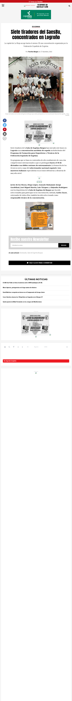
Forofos (40, 2)
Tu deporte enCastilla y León (42, 6)
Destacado (23, 253)
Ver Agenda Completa (10, 361)
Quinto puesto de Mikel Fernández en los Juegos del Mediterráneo (22, 302)
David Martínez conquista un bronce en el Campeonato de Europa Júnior (24, 292)
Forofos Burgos (33, 52)
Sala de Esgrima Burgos (35, 253)
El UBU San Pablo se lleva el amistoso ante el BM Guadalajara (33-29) (22, 283)
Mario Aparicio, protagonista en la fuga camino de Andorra (19, 287)
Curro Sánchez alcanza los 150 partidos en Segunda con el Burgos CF (23, 297)
